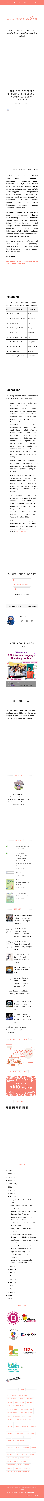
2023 (10, 1189)
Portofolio (10, 1463)
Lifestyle (10, 1456)
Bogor (8, 1414)
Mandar (34, 1456)
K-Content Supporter (29, 1435)
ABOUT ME (10, 1495)
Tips (19, 1473)
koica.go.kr (21, 532)
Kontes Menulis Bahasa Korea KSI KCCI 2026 (22, 891)
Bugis (8, 1424)
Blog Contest (19, 1410)
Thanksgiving (11, 1473)
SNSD (8, 1466)
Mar (11, 1294)
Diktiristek (11, 1428)
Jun (11, 1284)
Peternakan (10, 1459)
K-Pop (8, 1445)
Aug (11, 1278)
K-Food (26, 1438)
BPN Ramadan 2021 (19, 1414)
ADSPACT (14, 1403)
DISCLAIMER (26, 1495)
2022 (10, 1192)
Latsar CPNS (24, 1452)
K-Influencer (30, 1442)
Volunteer (27, 1476)
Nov (11, 1202)
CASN (23, 1424)
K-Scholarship (17, 1445)
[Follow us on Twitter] (14, 2)
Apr (11, 1291)
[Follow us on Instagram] (24, 2)
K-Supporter (11, 1449)
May (11, 1288)
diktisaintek (21, 1428)
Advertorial (23, 1403)
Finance (9, 1431)
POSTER (18, 881)
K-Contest (25, 595)
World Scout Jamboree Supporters (18, 1480)
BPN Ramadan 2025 (26, 1421)
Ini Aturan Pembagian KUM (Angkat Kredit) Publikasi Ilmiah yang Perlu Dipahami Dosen (23, 868)
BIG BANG (9, 1410)
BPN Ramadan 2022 (12, 1417)
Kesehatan (20, 1449)
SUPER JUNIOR (24, 1466)
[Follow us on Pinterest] (19, 2)
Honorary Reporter (21, 1431)
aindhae (23, 617)
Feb (11, 1298)
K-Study (27, 1445)
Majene (18, 1456)
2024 (10, 1186)
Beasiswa (30, 1407)
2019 (10, 1307)
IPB (30, 1431)
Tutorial (9, 1476)
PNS (34, 1459)
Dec (11, 1199)
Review (24, 1463)
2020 (10, 1304)
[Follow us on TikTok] (29, 2)
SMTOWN (31, 1463)
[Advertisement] (22, 64)
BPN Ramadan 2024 (12, 1421)
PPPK (18, 1463)
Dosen (30, 1428)
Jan (11, 1301)
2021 (10, 1196)
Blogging (29, 1410)
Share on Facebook (23, 580)
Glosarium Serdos (22, 854)
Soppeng (14, 1466)
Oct (11, 1205)
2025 (10, 1182)
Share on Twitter (23, 584)
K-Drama (18, 1438)
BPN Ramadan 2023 (26, 1417)
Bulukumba (16, 1424)
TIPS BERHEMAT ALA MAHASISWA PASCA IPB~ (22, 978)
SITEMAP (17, 1495)
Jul (11, 1281)
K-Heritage (19, 1442)
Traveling (27, 1473)
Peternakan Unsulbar (23, 1459)
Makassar (26, 1456)
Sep (11, 1275)
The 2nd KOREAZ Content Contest (22, 903)
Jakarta (9, 1435)
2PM (8, 1403)
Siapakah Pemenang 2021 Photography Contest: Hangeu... (20, 1263)
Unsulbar (18, 1476)
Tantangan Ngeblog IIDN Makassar (18, 1470)
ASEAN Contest (11, 1407)
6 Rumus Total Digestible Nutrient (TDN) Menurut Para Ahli (18, 1002)
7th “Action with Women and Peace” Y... (20, 692)
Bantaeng (22, 1407)
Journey (17, 1435)
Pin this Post (23, 589)
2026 (10, 1179)
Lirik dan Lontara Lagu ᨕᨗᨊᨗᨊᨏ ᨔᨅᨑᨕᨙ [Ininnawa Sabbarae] (17, 1038)
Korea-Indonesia (12, 1452)
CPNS (29, 1424)
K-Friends (10, 1442)
